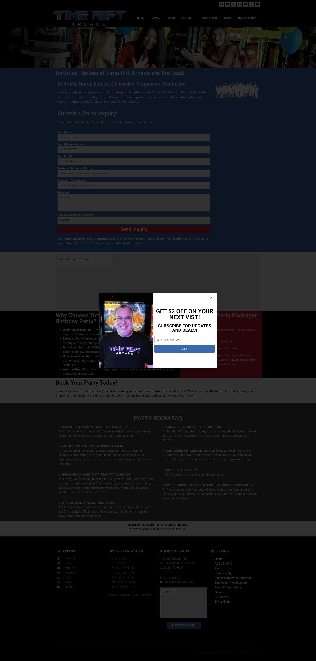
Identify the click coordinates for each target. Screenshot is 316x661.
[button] (211, 297)
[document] (158, 330)
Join (184, 348)
